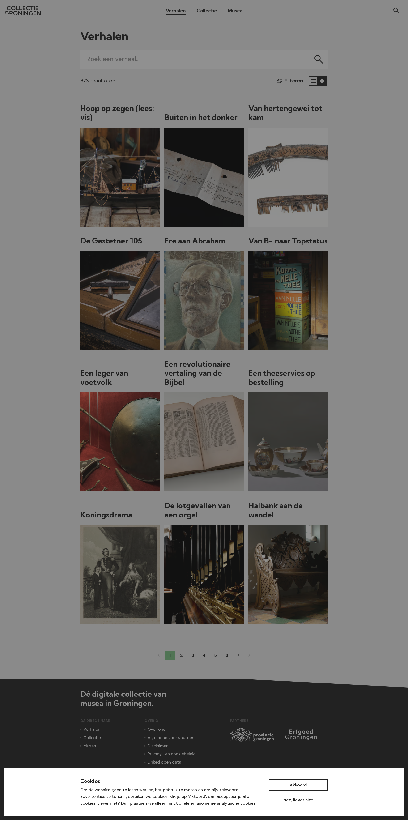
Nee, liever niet (298, 800)
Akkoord (298, 785)
